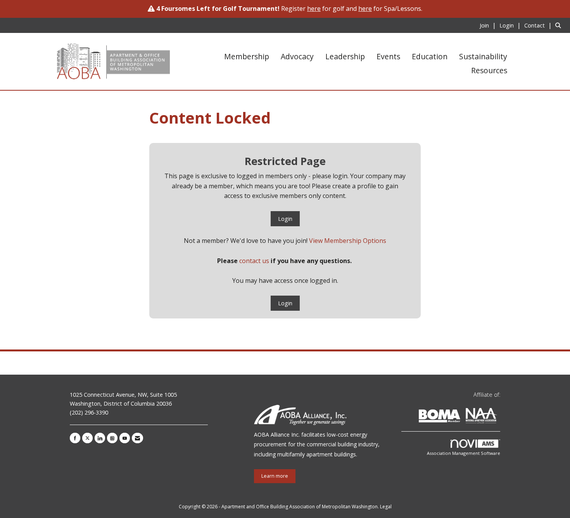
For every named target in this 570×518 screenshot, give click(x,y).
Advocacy (297, 56)
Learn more (274, 476)
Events (388, 56)
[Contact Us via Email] (137, 438)
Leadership (345, 56)
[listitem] (489, 25)
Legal (386, 506)
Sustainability (483, 56)
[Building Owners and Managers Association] (498, 417)
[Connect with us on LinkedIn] (100, 438)
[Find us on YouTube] (124, 438)
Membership (246, 56)
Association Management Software (463, 453)
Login (285, 218)
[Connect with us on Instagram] (112, 438)
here (365, 8)
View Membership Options (347, 240)
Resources (489, 70)
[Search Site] (559, 25)
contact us (254, 260)
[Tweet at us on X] (87, 438)
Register (301, 8)
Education (429, 56)
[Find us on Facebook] (75, 438)
